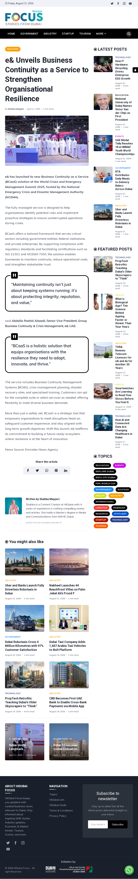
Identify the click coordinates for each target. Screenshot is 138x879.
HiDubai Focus (22, 868)
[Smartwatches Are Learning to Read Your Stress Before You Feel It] (104, 397)
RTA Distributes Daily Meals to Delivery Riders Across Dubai (123, 180)
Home (11, 33)
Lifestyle (101, 507)
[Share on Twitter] (37, 470)
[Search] (129, 34)
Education (122, 95)
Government (29, 33)
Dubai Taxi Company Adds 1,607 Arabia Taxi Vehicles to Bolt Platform (67, 646)
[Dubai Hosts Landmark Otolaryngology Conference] (24, 741)
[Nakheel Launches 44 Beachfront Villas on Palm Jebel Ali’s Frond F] (69, 561)
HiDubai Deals (57, 805)
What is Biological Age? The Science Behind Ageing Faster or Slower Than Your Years (123, 312)
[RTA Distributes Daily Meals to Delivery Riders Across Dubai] (104, 183)
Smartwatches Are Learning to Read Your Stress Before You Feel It (124, 395)
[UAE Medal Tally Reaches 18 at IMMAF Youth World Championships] (104, 149)
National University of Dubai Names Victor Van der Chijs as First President (123, 109)
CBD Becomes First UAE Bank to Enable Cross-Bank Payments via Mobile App (68, 702)
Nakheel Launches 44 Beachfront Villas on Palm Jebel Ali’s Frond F (67, 589)
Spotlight (120, 513)
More (100, 33)
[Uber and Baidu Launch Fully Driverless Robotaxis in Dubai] (24, 561)
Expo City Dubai (105, 477)
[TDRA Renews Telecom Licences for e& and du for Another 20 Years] (104, 360)
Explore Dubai (105, 471)
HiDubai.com (56, 799)
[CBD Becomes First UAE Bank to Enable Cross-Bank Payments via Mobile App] (69, 674)
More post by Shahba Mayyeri (43, 522)
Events (119, 136)
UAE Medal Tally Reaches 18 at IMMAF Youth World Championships (125, 147)
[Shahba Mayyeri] (13, 513)
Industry (50, 33)
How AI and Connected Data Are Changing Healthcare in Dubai (123, 428)
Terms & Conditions (61, 810)
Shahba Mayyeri (16, 109)
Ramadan (119, 507)
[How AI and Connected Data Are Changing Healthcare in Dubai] (104, 431)
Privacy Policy (57, 815)
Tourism (85, 33)
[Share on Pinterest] (56, 470)
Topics (53, 794)
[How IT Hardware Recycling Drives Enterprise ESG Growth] (104, 73)
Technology (13, 693)
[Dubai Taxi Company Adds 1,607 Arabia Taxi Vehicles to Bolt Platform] (69, 618)
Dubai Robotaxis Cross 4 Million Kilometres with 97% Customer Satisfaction (24, 646)
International (105, 501)
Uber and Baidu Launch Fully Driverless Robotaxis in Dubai (24, 589)
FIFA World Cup (105, 483)
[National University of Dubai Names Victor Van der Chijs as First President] (104, 112)
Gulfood (123, 489)
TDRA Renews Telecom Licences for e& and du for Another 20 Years (123, 357)
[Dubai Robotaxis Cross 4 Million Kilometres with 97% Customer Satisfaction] (24, 618)
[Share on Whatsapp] (46, 470)
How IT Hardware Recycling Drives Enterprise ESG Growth (122, 70)
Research (102, 513)
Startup (68, 33)
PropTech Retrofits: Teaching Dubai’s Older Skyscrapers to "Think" (21, 702)
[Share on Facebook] (28, 470)
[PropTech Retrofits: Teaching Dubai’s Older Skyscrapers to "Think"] (24, 674)
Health (119, 295)
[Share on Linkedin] (65, 470)
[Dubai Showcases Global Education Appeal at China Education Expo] (69, 741)
